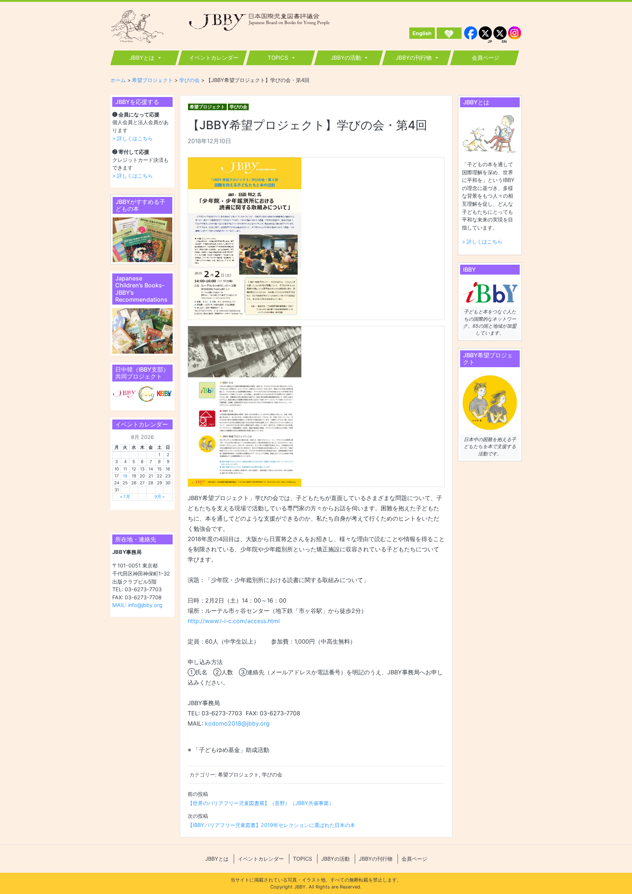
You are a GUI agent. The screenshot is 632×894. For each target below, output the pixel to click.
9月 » (159, 496)
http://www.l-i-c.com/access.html (234, 621)
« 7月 (125, 496)
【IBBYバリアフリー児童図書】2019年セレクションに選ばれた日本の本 (271, 825)
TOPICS (278, 57)
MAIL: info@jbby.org (137, 605)
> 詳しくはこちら (132, 138)
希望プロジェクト (207, 106)
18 (125, 475)
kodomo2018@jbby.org (237, 723)
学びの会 (238, 106)
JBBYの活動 (346, 57)
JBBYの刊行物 (414, 57)
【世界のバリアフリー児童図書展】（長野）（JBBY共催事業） (261, 803)
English (422, 33)
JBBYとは (141, 57)
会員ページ (485, 57)
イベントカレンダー (213, 57)
